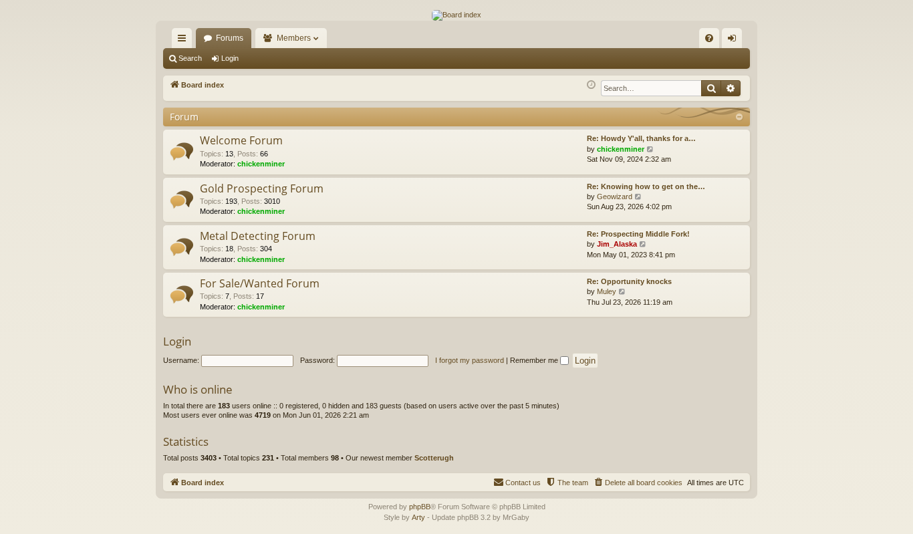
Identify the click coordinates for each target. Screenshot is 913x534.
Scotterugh (434, 458)
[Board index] (456, 15)
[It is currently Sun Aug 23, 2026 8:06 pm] (591, 85)
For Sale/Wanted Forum (259, 283)
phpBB (419, 507)
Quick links (184, 40)
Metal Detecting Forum (257, 236)
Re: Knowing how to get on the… (646, 186)
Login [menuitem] (734, 40)
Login (230, 58)
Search (190, 58)
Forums (229, 38)
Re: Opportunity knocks (629, 281)
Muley (606, 291)
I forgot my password (469, 360)
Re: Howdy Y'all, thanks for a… (641, 138)
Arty (418, 517)
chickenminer (261, 164)
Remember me (535, 360)
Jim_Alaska (617, 244)
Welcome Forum (241, 140)
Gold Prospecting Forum (261, 188)
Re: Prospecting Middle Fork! (638, 234)
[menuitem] (709, 38)
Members (294, 38)
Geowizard (614, 196)
